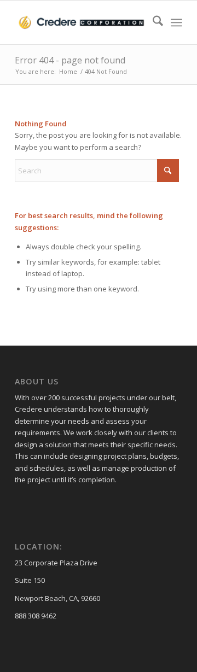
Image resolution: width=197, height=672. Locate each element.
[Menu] (176, 22)
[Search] (152, 22)
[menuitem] (152, 22)
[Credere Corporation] (82, 22)
